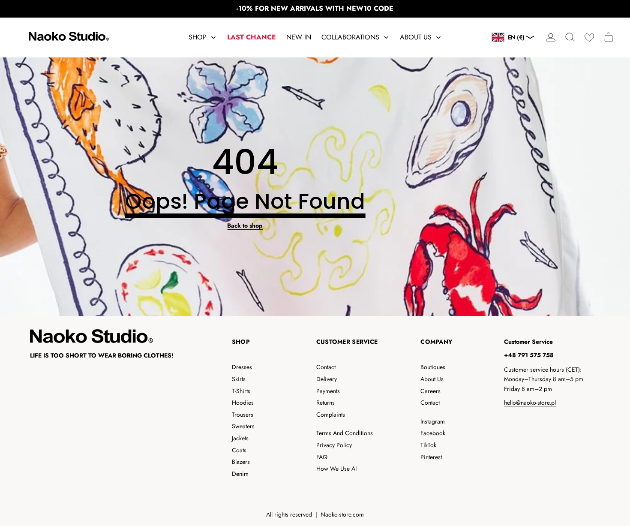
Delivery (326, 379)
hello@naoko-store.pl (530, 402)
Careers (430, 391)
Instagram (432, 421)
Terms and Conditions (344, 433)
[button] (569, 37)
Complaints (330, 414)
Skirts (239, 379)
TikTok (428, 445)
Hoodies (243, 402)
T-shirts (241, 391)
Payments (328, 391)
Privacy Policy (334, 445)
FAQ (321, 457)
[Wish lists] (589, 37)
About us (432, 379)
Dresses (242, 367)
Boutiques (432, 367)
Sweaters (243, 426)
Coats (239, 450)
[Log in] (550, 37)
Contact (326, 367)
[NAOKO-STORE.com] (67, 37)
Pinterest (431, 457)
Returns (325, 402)
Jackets (240, 438)
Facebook (432, 433)
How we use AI (336, 468)
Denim (240, 473)
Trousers (242, 414)
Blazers (241, 461)
